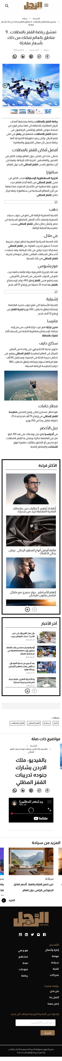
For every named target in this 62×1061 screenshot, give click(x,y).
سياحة (24, 18)
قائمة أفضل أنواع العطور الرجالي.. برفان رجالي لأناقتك (32, 552)
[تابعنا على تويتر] (32, 935)
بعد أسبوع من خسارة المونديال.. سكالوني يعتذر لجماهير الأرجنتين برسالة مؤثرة (22, 666)
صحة (25, 963)
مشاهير (23, 956)
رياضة (24, 975)
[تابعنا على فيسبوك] (44, 935)
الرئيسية (36, 18)
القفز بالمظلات (17, 723)
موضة (55, 956)
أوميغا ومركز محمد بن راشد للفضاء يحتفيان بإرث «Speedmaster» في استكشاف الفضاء (20, 650)
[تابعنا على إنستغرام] (38, 935)
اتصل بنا (54, 997)
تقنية (56, 968)
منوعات (23, 969)
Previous (57, 85)
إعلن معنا (53, 1003)
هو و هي (23, 950)
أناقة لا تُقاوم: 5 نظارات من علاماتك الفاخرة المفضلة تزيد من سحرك (34, 510)
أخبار (56, 723)
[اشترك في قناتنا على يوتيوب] (20, 935)
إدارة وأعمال (52, 949)
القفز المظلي (34, 723)
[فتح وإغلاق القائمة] (46, 5)
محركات (54, 975)
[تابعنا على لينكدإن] (26, 935)
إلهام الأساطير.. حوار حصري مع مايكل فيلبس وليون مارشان (33, 594)
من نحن (54, 991)
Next (5, 85)
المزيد (11, 900)
